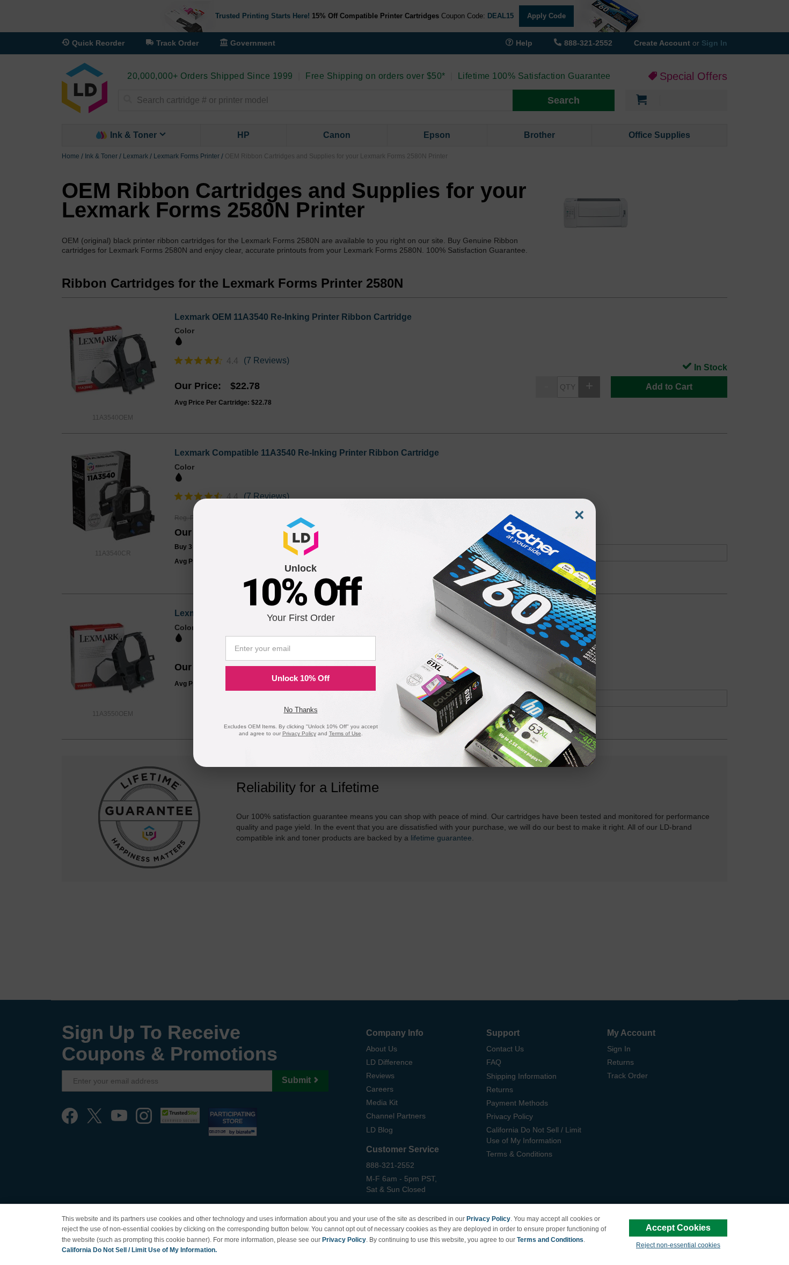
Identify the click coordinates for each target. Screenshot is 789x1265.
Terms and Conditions (550, 1240)
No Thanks (301, 710)
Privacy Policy (488, 1219)
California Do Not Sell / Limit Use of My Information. (139, 1250)
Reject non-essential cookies (678, 1245)
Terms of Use (345, 733)
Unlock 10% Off (301, 678)
